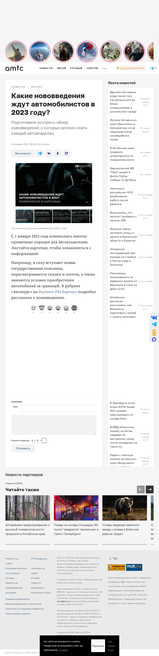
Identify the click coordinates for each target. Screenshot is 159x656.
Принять (98, 645)
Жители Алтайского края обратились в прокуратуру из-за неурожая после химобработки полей (123, 129)
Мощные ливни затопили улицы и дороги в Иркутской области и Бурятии (123, 234)
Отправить (23, 448)
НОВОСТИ (18, 86)
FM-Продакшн (39, 558)
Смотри (92, 68)
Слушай (76, 68)
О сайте (35, 578)
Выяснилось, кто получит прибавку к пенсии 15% (123, 216)
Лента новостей (122, 83)
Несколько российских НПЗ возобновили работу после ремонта (121, 196)
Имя (15, 406)
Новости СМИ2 (13, 483)
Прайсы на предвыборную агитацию (13, 587)
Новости (46, 68)
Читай (61, 68)
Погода (9, 578)
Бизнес (37, 86)
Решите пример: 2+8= (26, 440)
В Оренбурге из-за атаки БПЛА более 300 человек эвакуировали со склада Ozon (122, 410)
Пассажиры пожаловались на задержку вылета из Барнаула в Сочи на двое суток (123, 280)
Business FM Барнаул (58, 292)
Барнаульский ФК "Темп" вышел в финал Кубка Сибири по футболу (123, 174)
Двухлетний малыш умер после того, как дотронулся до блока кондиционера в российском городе (123, 101)
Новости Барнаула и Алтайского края (40, 587)
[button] (89, 164)
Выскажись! (23, 153)
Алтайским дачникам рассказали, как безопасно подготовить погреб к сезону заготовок (123, 307)
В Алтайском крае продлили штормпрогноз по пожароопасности (122, 153)
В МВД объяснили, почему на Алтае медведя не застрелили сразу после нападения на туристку (123, 436)
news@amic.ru (64, 601)
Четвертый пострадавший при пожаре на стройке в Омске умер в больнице (123, 256)
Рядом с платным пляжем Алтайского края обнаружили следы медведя (123, 460)
